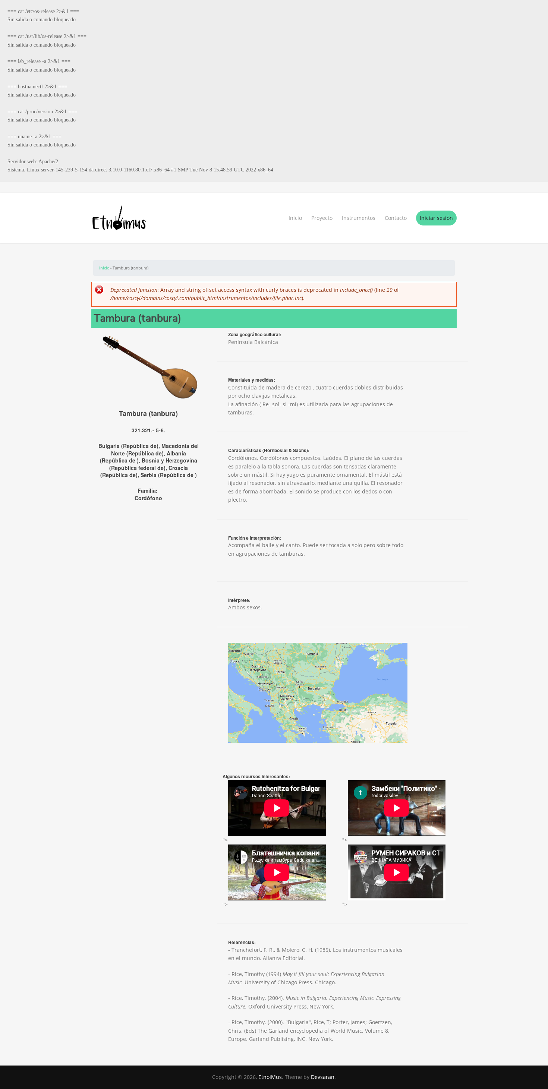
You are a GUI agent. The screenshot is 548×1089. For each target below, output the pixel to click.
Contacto (396, 217)
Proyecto (322, 217)
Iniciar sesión (436, 217)
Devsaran (322, 1076)
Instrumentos (358, 217)
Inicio (295, 217)
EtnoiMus (270, 1076)
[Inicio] (274, 218)
